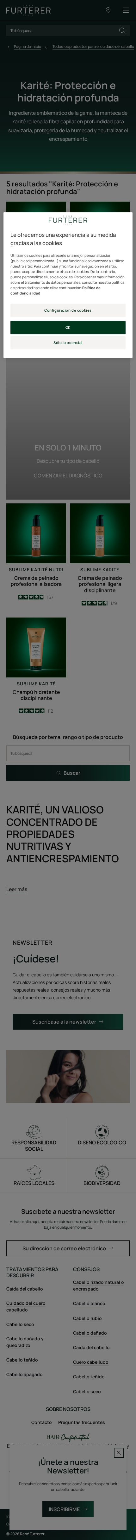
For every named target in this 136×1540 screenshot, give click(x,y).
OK (68, 327)
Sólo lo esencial (68, 342)
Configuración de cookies (68, 310)
